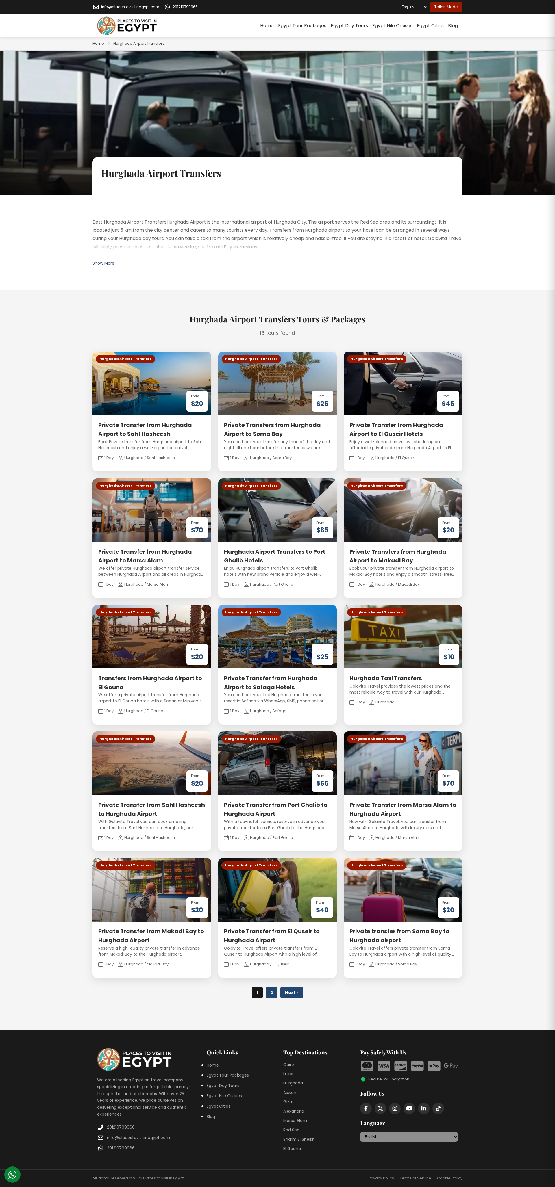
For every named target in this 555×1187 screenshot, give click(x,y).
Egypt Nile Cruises (392, 25)
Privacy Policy (381, 1178)
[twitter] (380, 1108)
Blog (453, 25)
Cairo (288, 1064)
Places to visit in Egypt (163, 1178)
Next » (292, 992)
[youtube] (409, 1108)
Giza (287, 1102)
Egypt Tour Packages (302, 25)
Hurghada (293, 1083)
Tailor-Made (446, 7)
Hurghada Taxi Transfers (385, 678)
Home (267, 25)
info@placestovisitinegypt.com (138, 1137)
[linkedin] (424, 1108)
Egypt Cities (430, 25)
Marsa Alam (295, 1120)
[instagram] (395, 1108)
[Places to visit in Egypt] (127, 25)
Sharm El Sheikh (299, 1139)
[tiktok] (438, 1108)
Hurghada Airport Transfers (138, 43)
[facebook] (366, 1108)
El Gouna (292, 1148)
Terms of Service (415, 1178)
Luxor (288, 1074)
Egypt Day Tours (349, 25)
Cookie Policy (449, 1178)
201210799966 (121, 1127)
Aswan (289, 1092)
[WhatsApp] (12, 1174)
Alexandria (293, 1111)
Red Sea (291, 1130)
